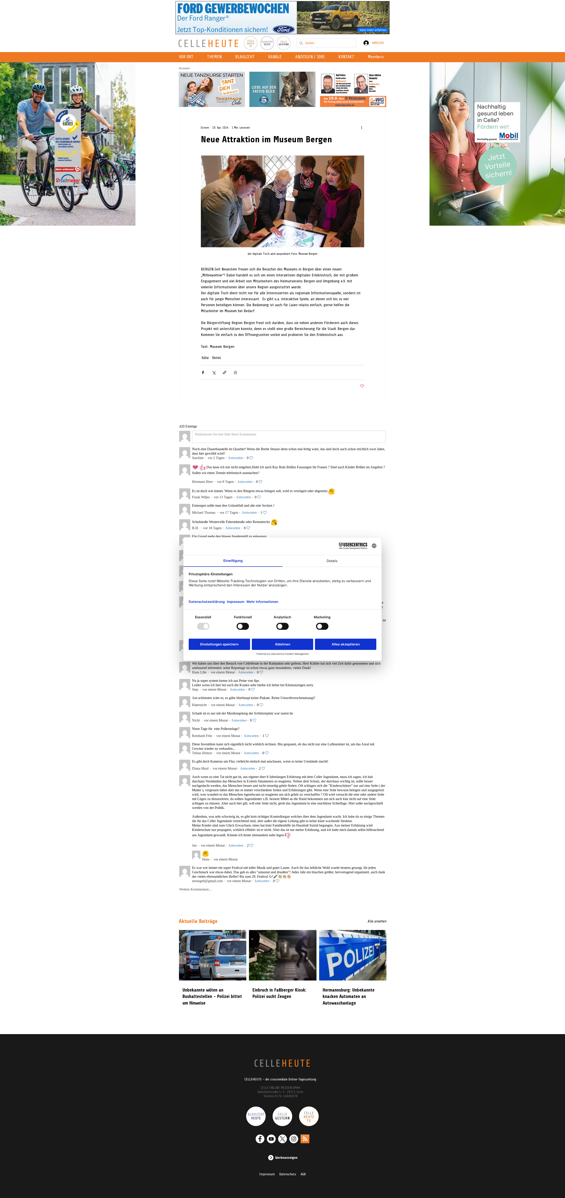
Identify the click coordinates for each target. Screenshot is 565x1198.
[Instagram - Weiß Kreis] (293, 1138)
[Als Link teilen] (224, 372)
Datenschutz (287, 1174)
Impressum (267, 1174)
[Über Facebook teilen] (203, 372)
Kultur (205, 357)
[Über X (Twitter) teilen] (214, 372)
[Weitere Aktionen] (361, 127)
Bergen (216, 357)
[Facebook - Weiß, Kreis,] (260, 1138)
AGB (303, 1174)
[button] (276, 57)
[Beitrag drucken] (235, 372)
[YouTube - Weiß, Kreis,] (271, 1138)
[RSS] (305, 1138)
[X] (282, 1138)
